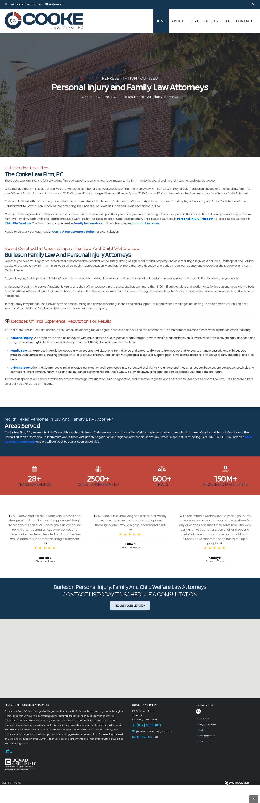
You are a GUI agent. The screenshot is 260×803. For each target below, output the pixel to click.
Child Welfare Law (18, 223)
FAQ (227, 21)
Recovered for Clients (225, 484)
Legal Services (203, 21)
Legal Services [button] (130, 108)
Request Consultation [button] (130, 605)
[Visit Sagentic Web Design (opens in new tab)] (236, 783)
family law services (88, 223)
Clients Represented (98, 484)
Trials (162, 484)
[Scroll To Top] (253, 799)
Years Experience (34, 484)
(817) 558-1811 (56, 4)
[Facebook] (252, 4)
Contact (244, 21)
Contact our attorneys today (73, 231)
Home (160, 21)
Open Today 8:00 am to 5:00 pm (25, 4)
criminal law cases (145, 223)
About (177, 21)
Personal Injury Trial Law (195, 219)
